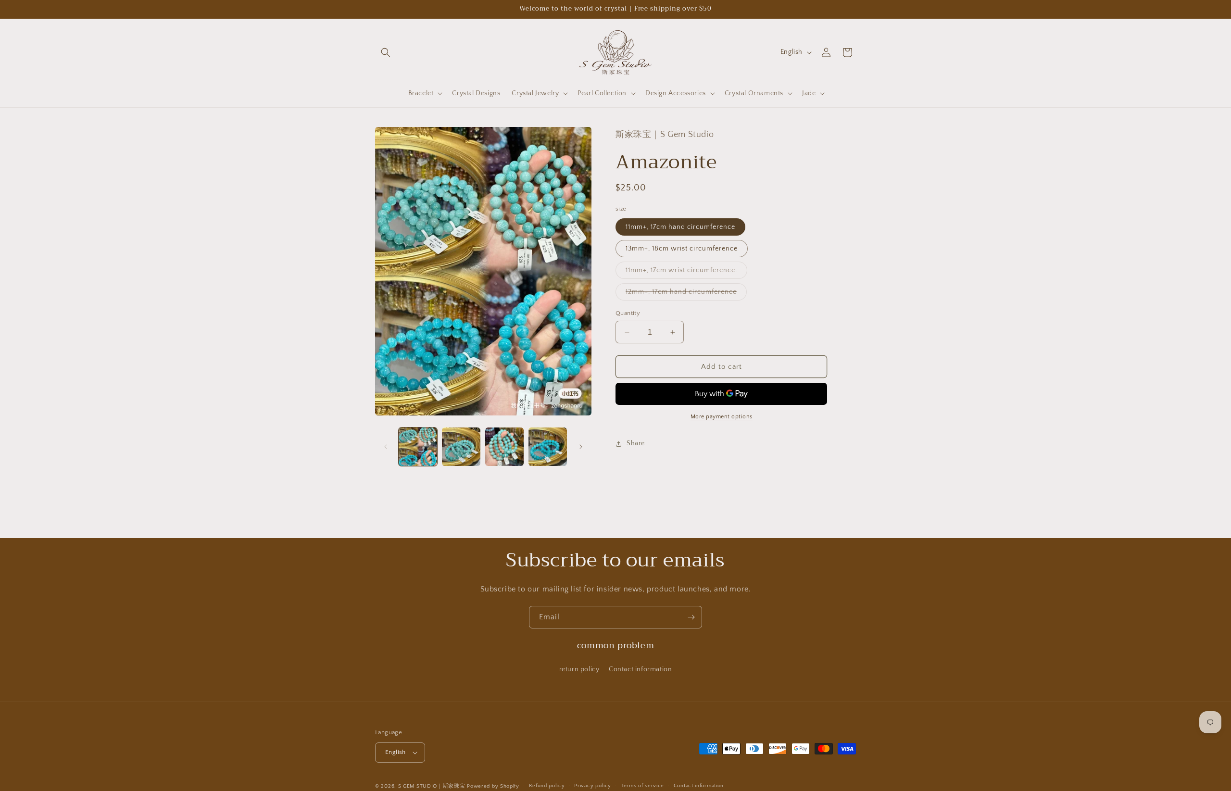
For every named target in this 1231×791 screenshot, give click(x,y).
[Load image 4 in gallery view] (547, 446)
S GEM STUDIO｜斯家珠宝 (431, 786)
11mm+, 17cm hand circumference (680, 227)
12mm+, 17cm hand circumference (686, 294)
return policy (579, 669)
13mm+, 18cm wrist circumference (682, 248)
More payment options (722, 417)
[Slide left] (385, 446)
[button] (385, 52)
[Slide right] (580, 446)
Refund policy (547, 786)
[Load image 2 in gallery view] (461, 446)
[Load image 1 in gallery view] (418, 446)
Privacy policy (592, 786)
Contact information (640, 669)
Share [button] (636, 443)
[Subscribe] (691, 617)
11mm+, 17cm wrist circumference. (686, 272)
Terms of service (642, 786)
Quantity (628, 313)
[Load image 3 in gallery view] (504, 446)
